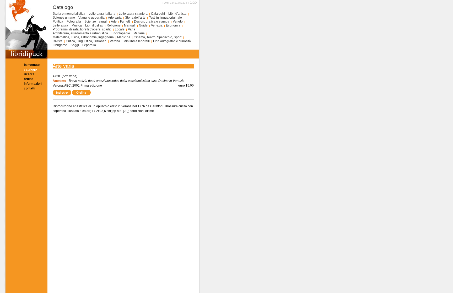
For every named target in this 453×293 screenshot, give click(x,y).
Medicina (123, 37)
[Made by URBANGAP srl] (193, 2)
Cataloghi (158, 13)
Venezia (157, 25)
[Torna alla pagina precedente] (62, 92)
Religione (114, 25)
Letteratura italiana (102, 13)
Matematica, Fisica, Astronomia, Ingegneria (83, 37)
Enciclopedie (120, 33)
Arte (114, 21)
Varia (131, 29)
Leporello (89, 45)
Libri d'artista (177, 13)
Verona (115, 41)
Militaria (139, 33)
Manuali (130, 25)
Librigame (60, 45)
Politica (58, 21)
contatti (29, 88)
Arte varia (115, 17)
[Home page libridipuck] (26, 57)
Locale (120, 29)
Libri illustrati (94, 25)
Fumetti (125, 21)
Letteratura (60, 25)
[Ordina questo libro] (81, 92)
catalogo (30, 69)
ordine (28, 79)
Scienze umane (64, 17)
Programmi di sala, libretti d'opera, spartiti (82, 29)
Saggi (75, 45)
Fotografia (74, 21)
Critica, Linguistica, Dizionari (86, 41)
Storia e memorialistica (69, 13)
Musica (77, 25)
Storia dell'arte (135, 17)
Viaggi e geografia (91, 17)
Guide (143, 25)
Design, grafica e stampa (151, 21)
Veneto (178, 21)
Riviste (57, 41)
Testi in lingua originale (165, 17)
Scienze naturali (95, 21)
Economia (173, 25)
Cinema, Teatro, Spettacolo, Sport (157, 37)
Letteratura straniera (133, 13)
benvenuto (32, 65)
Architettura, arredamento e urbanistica (80, 33)
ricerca (29, 74)
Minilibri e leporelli (136, 41)
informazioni (33, 84)
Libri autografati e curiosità (172, 41)
